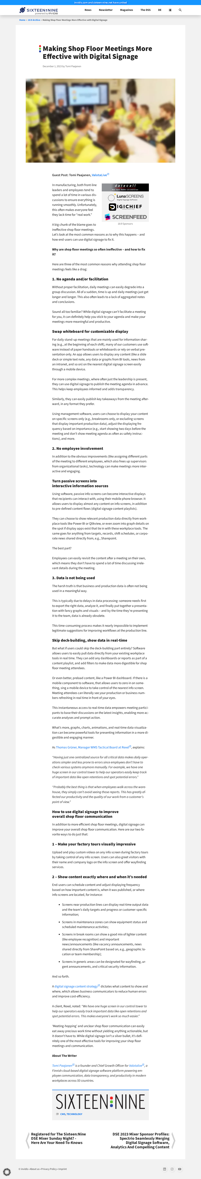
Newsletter (106, 10)
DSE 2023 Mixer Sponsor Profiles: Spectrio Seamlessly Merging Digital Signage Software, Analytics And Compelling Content (140, 1140)
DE (159, 10)
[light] (170, 10)
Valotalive (135, 1065)
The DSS (146, 10)
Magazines (126, 10)
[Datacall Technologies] (125, 187)
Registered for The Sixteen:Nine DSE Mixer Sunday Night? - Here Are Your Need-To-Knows (58, 1139)
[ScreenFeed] (125, 217)
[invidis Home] (38, 10)
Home (22, 20)
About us (34, 1169)
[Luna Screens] (125, 197)
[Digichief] (125, 207)
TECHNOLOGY (74, 1114)
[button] (180, 10)
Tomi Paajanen (62, 1065)
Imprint (62, 1169)
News (88, 10)
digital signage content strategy (76, 986)
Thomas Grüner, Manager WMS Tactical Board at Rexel (92, 747)
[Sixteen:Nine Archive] (100, 1108)
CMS (62, 1114)
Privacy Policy (49, 1169)
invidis (24, 1169)
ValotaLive (99, 175)
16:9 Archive (34, 20)
